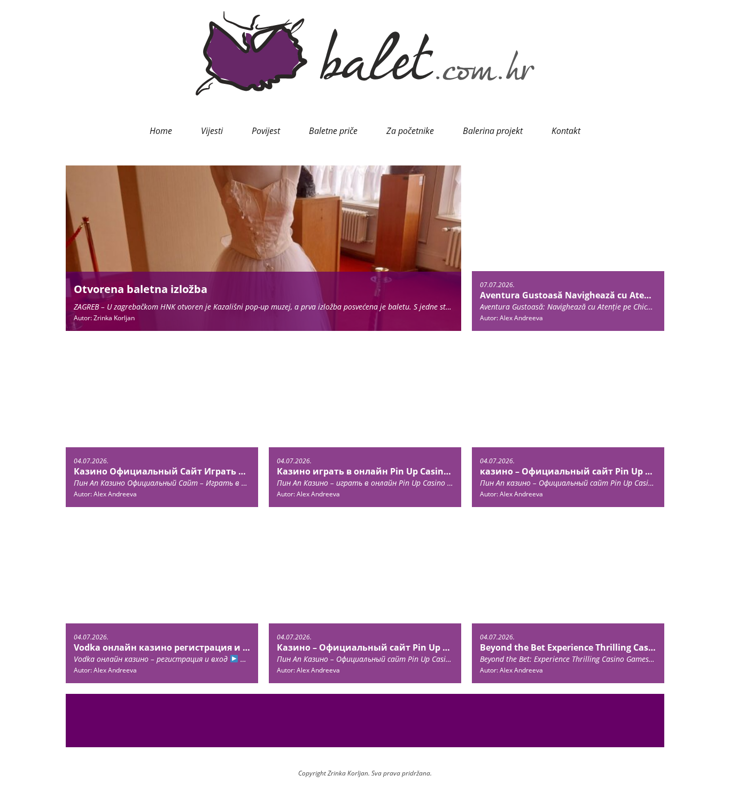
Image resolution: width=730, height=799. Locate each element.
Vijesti (212, 131)
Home (161, 131)
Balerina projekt (493, 131)
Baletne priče (333, 131)
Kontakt (566, 131)
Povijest (266, 131)
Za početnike (410, 131)
